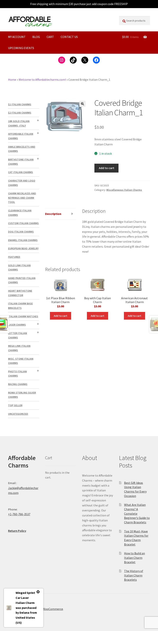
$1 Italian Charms (19, 104)
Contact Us (69, 37)
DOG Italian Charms (21, 231)
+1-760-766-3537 (19, 514)
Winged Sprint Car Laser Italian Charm (25, 598)
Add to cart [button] (60, 316)
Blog (36, 37)
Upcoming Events (21, 48)
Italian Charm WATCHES (23, 316)
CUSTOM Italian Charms (23, 223)
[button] (82, 104)
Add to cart (106, 168)
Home (12, 79)
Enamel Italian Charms (23, 240)
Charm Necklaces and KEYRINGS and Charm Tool (22, 198)
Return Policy (17, 531)
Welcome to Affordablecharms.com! (42, 79)
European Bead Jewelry (23, 248)
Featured (14, 257)
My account (17, 37)
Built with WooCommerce (46, 609)
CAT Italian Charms (20, 172)
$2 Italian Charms (19, 112)
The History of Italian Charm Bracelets (133, 575)
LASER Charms (17, 324)
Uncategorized (18, 414)
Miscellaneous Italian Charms (124, 190)
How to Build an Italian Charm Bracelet (134, 557)
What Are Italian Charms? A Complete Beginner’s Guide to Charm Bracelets (137, 513)
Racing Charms (17, 384)
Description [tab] (53, 214)
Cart (50, 37)
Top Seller (15, 405)
